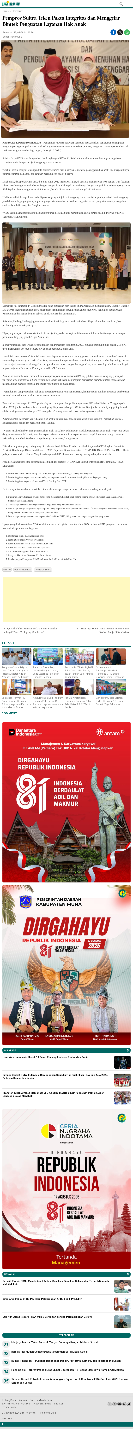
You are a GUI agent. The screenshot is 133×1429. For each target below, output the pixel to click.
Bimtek (7, 569)
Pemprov (18, 11)
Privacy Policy (9, 1407)
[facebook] (113, 32)
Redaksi (23, 1400)
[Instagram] (124, 1404)
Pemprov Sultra (43, 569)
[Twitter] (114, 1404)
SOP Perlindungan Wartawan (16, 1403)
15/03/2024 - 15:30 (24, 32)
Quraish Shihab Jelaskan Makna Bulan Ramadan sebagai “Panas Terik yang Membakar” (30, 630)
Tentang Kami (9, 1400)
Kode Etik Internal (42, 1403)
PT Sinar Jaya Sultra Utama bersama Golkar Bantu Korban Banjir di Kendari (103, 630)
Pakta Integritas (22, 569)
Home (6, 11)
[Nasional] (128, 1274)
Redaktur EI (16, 36)
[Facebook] (110, 1404)
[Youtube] (119, 1404)
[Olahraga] (128, 1050)
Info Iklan (59, 1403)
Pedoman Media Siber (41, 1400)
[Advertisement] (66, 599)
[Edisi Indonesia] (11, 5)
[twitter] (120, 32)
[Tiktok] (129, 1404)
